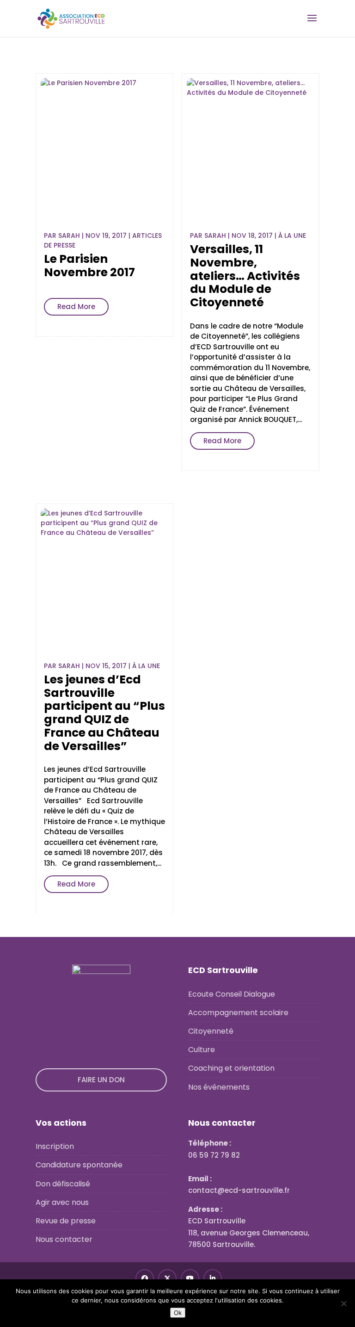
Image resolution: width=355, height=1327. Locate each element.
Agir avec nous (62, 1202)
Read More (76, 306)
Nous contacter (64, 1239)
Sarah (69, 235)
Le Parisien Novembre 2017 (89, 265)
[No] (343, 1303)
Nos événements (219, 1087)
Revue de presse (66, 1220)
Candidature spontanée (79, 1165)
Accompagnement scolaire (238, 1012)
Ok (178, 1312)
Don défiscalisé (63, 1183)
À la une (292, 235)
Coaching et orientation (231, 1068)
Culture (201, 1049)
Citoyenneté (210, 1031)
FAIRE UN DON (101, 1080)
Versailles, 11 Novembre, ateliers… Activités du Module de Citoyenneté (245, 275)
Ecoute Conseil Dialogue (231, 994)
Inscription (55, 1146)
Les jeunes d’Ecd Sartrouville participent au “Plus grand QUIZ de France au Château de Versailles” (104, 712)
